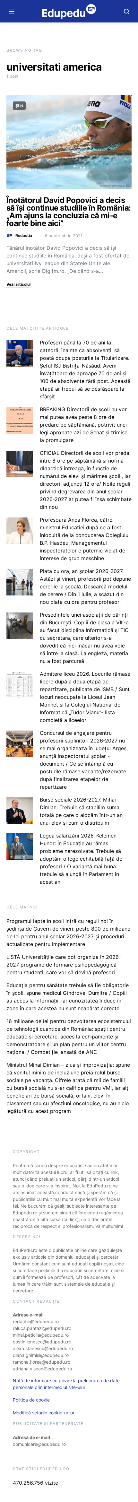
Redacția (23, 235)
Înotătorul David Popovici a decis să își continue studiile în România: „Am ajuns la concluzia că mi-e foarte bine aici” (68, 211)
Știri (19, 105)
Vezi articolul (18, 284)
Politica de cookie (31, 1399)
